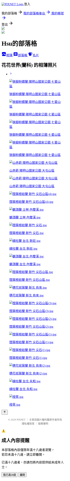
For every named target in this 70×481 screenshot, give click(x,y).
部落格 (23, 55)
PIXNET (21, 419)
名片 (36, 55)
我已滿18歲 (9, 474)
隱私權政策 (28, 423)
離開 (22, 474)
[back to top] (5, 412)
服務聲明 (43, 423)
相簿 (9, 55)
